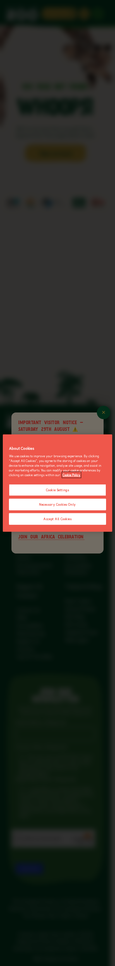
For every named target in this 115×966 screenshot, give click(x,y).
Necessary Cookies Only (57, 504)
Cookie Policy (71, 475)
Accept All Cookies (57, 519)
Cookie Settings (57, 490)
